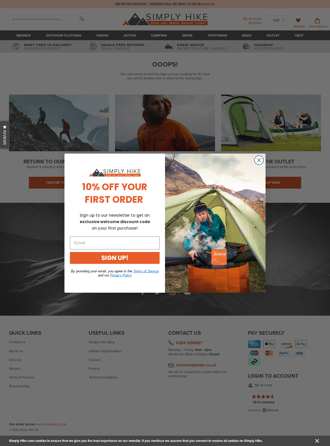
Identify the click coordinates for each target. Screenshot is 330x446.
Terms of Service (146, 271)
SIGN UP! (114, 258)
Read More (271, 441)
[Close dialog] (258, 160)
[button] (5, 134)
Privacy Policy (121, 275)
